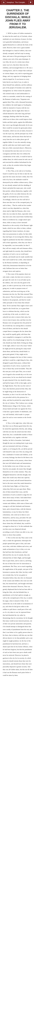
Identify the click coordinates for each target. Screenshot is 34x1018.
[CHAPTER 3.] (32, 509)
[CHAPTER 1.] (2, 509)
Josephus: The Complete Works (16, 2)
